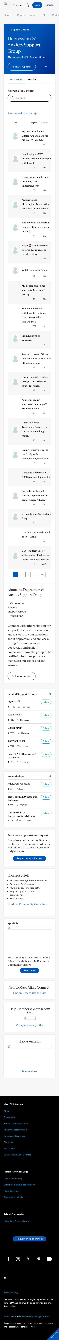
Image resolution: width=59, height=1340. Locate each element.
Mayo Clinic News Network (16, 1221)
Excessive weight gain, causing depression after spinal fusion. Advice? (35, 495)
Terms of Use (10, 1316)
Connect (17, 5)
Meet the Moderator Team (16, 1123)
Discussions (16, 79)
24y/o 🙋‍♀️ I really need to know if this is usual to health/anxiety (35, 250)
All (49, 694)
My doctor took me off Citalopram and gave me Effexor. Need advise (35, 136)
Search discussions (21, 90)
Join (37, 4)
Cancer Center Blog (13, 1178)
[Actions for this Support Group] (46, 66)
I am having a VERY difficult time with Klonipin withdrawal (36, 158)
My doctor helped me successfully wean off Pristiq (33, 290)
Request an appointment (29, 858)
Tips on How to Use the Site (29, 992)
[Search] (11, 98)
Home (7, 15)
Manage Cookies (41, 1316)
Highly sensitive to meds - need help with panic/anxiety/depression (36, 454)
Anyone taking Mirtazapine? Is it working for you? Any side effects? (36, 204)
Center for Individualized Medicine (19, 1184)
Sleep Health (15, 714)
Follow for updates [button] (21, 66)
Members (33, 79)
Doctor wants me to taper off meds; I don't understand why (36, 181)
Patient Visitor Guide (13, 1197)
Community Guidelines (14, 1136)
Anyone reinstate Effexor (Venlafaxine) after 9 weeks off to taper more (36, 358)
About (7, 1111)
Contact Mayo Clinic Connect (17, 1154)
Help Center (9, 1148)
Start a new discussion (20, 113)
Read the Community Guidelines (27, 904)
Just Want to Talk (17, 740)
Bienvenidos (29, 1071)
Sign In (49, 4)
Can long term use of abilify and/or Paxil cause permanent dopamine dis (35, 555)
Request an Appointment (29, 1238)
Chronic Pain (15, 727)
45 (42, 574)
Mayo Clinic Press (12, 1191)
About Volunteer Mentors (15, 1129)
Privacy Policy (26, 1316)
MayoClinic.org (11, 1292)
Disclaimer (9, 1142)
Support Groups (26, 15)
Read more (29, 970)
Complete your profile (29, 1025)
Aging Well (14, 701)
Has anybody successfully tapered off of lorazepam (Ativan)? (36, 227)
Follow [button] (46, 702)
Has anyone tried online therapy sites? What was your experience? (35, 381)
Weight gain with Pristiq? (35, 269)
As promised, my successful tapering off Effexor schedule (34, 404)
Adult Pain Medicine (19, 783)
